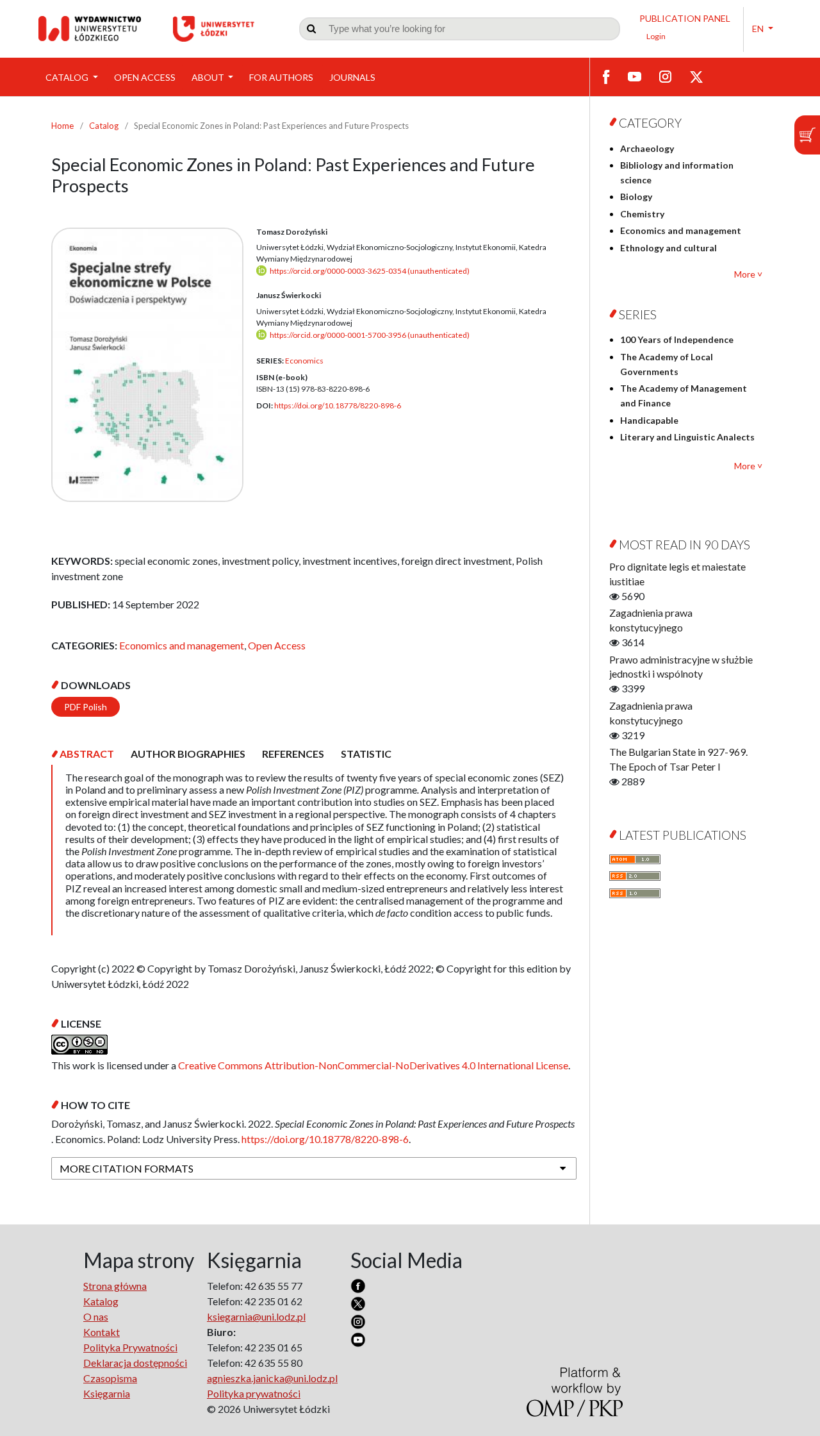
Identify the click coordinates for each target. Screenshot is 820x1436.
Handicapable (649, 420)
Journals (352, 77)
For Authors (281, 77)
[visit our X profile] (696, 76)
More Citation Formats (126, 1168)
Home (62, 126)
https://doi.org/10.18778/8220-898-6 (337, 405)
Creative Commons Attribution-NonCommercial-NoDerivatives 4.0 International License (373, 1065)
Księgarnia (106, 1393)
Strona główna (115, 1286)
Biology (636, 196)
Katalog (101, 1301)
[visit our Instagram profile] (665, 76)
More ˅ (748, 274)
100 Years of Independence (677, 339)
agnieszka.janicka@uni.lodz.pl (272, 1378)
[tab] (86, 753)
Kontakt (101, 1332)
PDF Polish (85, 706)
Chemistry (642, 213)
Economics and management (181, 645)
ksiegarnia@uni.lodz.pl (256, 1316)
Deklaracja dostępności (135, 1363)
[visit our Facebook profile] (606, 76)
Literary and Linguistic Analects (687, 436)
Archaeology (647, 148)
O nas (95, 1316)
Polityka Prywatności (130, 1347)
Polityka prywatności (253, 1393)
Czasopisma (110, 1378)
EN (759, 28)
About (209, 77)
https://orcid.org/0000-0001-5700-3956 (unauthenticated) (370, 335)
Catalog (67, 77)
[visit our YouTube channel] (634, 76)
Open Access (145, 77)
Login (656, 36)
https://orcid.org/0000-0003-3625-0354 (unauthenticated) (370, 271)
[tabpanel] (314, 850)
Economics (304, 360)
